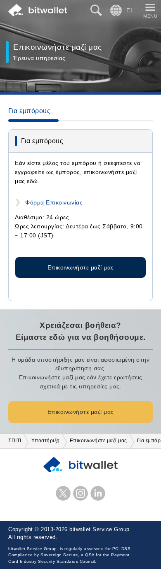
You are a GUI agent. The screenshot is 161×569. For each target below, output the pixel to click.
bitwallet (37, 10)
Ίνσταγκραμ (80, 493)
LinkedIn (97, 493)
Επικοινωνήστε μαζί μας (80, 267)
